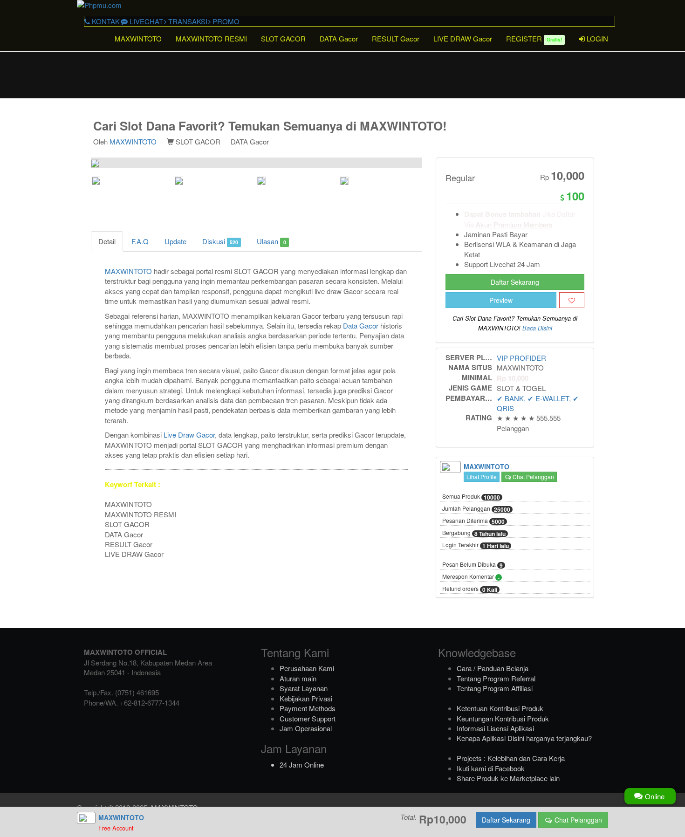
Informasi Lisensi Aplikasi (495, 728)
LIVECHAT (145, 21)
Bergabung (474, 533)
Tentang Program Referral (496, 678)
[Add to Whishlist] (571, 300)
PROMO (225, 21)
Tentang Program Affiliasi (495, 688)
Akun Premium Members (514, 224)
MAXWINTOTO (138, 38)
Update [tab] (175, 241)
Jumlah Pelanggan (476, 509)
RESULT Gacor (395, 38)
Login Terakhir (475, 545)
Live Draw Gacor (189, 434)
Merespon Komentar (471, 577)
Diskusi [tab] (220, 241)
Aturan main (298, 678)
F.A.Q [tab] (140, 241)
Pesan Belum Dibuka (472, 564)
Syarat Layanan (304, 688)
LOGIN (596, 38)
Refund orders (469, 589)
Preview (501, 300)
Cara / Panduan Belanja (492, 668)
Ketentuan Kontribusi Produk (500, 708)
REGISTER (534, 38)
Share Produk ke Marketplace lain (508, 778)
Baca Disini (537, 328)
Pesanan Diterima (473, 521)
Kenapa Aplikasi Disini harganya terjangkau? (524, 738)
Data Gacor (360, 325)
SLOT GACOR (283, 38)
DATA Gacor (339, 38)
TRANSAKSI (186, 21)
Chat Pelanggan (532, 476)
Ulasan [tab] (271, 241)
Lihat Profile (481, 476)
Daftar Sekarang (515, 282)
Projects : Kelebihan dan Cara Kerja (511, 758)
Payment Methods (308, 708)
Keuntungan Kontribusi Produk (503, 718)
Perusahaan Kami (307, 668)
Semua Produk (471, 496)
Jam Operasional (306, 728)
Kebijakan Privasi (306, 698)
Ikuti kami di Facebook (491, 768)
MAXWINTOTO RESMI (211, 38)
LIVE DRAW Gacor (462, 38)
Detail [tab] (107, 241)
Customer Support (308, 718)
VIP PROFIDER (521, 358)
